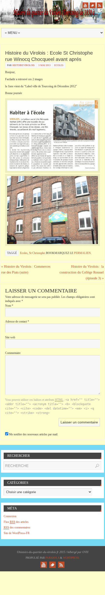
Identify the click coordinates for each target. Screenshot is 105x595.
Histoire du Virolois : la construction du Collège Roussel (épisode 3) (82, 272)
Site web (10, 337)
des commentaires (17, 527)
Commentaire (13, 353)
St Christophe (37, 253)
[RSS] (100, 5)
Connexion (10, 516)
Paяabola (52, 557)
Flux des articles (16, 522)
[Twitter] (92, 5)
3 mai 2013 (44, 65)
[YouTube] (85, 5)
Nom (9, 305)
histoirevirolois (23, 65)
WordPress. (71, 557)
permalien (82, 253)
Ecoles (58, 65)
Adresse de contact (17, 321)
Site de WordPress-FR (17, 533)
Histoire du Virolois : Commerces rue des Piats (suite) (25, 269)
